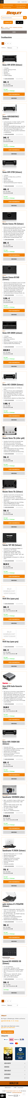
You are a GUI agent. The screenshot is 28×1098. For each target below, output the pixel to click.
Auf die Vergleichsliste (9, 78)
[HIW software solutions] (16, 1095)
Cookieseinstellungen (17, 1092)
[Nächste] (10, 43)
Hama (10, 683)
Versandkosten (12, 611)
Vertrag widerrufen (7, 1032)
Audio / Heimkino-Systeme (15, 27)
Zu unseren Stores (8, 22)
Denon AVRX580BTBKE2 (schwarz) (10, 117)
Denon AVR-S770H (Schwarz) (12, 172)
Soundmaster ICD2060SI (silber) (13, 796)
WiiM (3, 596)
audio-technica (5, 902)
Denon (3, 63)
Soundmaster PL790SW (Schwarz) (13, 850)
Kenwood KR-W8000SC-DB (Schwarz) (11, 962)
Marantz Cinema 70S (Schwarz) (12, 223)
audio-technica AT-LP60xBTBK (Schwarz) (12, 904)
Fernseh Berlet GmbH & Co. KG (13, 1091)
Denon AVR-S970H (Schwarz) (12, 64)
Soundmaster (5, 795)
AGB (15, 1087)
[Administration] (19, 1095)
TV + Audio (5, 27)
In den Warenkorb (13, 94)
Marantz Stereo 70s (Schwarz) (12, 491)
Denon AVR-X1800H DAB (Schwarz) (11, 742)
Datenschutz (8, 1087)
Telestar (4, 543)
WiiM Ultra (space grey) (10, 598)
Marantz (4, 222)
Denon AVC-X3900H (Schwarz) (12, 384)
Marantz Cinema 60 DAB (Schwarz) (10, 278)
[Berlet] (14, 13)
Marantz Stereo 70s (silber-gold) (13, 438)
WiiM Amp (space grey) (10, 641)
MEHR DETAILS (14, 98)
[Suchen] (25, 17)
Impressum (20, 1087)
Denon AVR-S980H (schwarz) (12, 332)
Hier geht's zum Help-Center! (8, 1027)
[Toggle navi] (2, 1)
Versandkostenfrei (7, 85)
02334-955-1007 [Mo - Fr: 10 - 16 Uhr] (9, 1021)
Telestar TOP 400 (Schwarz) (11, 545)
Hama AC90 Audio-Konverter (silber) (12, 687)
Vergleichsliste (24, 1)
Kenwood (12, 958)
